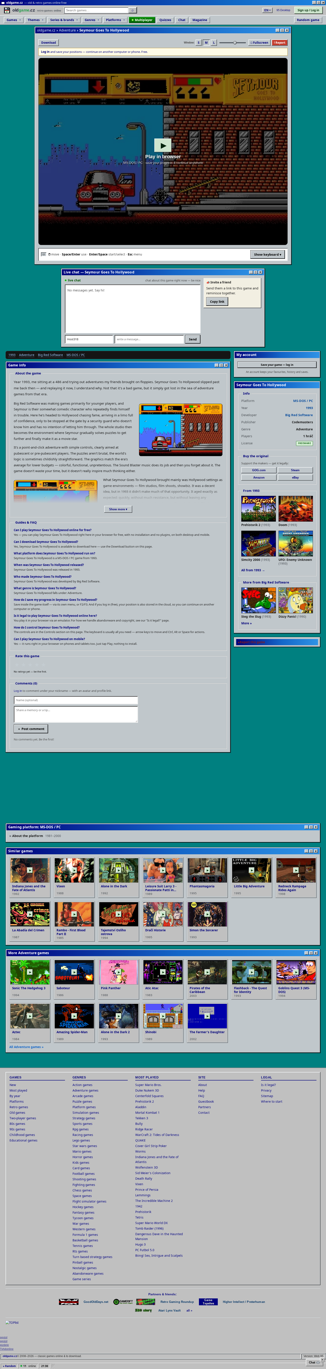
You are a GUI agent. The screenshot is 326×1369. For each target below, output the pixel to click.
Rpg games (81, 1129)
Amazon (259, 477)
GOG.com (259, 470)
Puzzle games (82, 1101)
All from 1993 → (253, 570)
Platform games (84, 1107)
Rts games (80, 1251)
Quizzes (165, 20)
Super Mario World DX (151, 1223)
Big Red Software (50, 355)
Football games (84, 1173)
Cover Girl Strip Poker (151, 1146)
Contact (204, 1112)
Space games (82, 1196)
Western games (84, 1229)
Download (48, 43)
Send (193, 339)
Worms (140, 1151)
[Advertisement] (139, 787)
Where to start (271, 1101)
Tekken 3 (141, 1118)
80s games (17, 1124)
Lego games (81, 1140)
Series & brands (62, 20)
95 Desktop (283, 10)
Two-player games (23, 1118)
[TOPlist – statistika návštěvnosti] (15, 1327)
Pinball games (83, 1262)
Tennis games (83, 1246)
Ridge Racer (144, 1129)
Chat (181, 20)
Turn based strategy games (92, 1257)
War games (81, 1223)
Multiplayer (143, 20)
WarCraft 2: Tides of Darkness (157, 1135)
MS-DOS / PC (76, 355)
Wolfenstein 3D (146, 1167)
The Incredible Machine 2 (154, 1201)
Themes (34, 20)
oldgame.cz (46, 30)
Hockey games (83, 1207)
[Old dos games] (69, 1301)
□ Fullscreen (259, 43)
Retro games (19, 1107)
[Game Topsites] (208, 1301)
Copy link (217, 301)
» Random (9, 1366)
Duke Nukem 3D (147, 1090)
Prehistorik (143, 1212)
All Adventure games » (26, 1047)
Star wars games (85, 1146)
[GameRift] (123, 1301)
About (202, 1085)
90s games (17, 1129)
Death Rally (143, 1178)
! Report (279, 43)
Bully (139, 1124)
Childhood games (22, 1135)
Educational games (23, 1140)
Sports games (82, 1124)
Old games (17, 1112)
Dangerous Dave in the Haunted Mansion (159, 1236)
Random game (308, 20)
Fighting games (84, 1185)
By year (15, 1096)
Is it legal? (268, 1085)
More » (246, 623)
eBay (295, 477)
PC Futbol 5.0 (144, 1250)
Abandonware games (88, 1273)
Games (12, 20)
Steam (295, 470)
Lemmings (143, 1195)
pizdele (4, 1345)
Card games (81, 1168)
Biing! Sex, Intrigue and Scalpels (159, 1255)
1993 (12, 355)
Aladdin (140, 1107)
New (13, 1085)
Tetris (139, 1217)
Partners (204, 1107)
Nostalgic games (85, 1268)
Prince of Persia (146, 1189)
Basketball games (85, 1240)
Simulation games (86, 1112)
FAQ (201, 1096)
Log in (18, 691)
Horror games (83, 1157)
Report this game (252, 642)
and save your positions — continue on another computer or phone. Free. (94, 52)
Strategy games (84, 1118)
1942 (138, 1206)
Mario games (82, 1151)
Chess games (82, 1190)
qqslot (3, 1337)
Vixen (139, 1184)
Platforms (113, 20)
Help (201, 1090)
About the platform (36, 835)
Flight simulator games (89, 1201)
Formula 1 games (85, 1234)
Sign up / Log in (308, 10)
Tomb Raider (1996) (149, 1228)
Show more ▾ (118, 509)
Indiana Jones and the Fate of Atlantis (157, 1159)
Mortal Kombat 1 (147, 1112)
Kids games (81, 1162)
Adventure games (85, 1090)
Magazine (199, 20)
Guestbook (206, 1101)
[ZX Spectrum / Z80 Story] (143, 1310)
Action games (82, 1085)
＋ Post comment (31, 729)
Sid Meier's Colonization (153, 1173)
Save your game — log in (277, 365)
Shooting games (84, 1179)
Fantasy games (83, 1212)
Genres (90, 20)
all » (189, 1310)
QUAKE (140, 1140)
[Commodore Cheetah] (145, 1301)
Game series (82, 1279)
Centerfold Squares (149, 1096)
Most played (18, 1090)
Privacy (266, 1090)
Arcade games (83, 1096)
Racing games (83, 1135)
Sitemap (267, 1096)
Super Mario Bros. (148, 1085)
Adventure (67, 30)
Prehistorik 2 (144, 1101)
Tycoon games (83, 1218)
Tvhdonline (7, 1349)
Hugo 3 (140, 1244)
